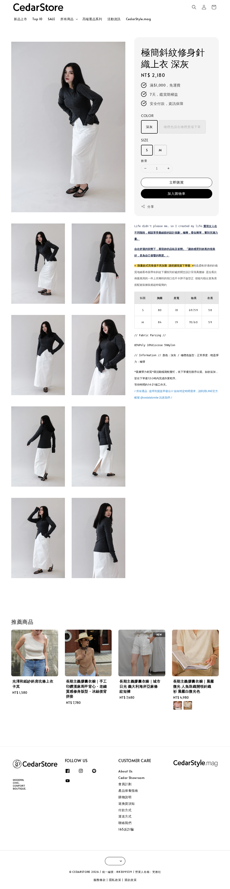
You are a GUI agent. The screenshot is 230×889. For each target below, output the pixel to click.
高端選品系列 (92, 19)
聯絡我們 (124, 823)
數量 (144, 161)
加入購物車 (177, 193)
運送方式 (124, 816)
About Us (125, 771)
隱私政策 (115, 880)
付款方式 (124, 810)
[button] (194, 7)
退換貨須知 (126, 803)
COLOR (147, 115)
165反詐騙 (126, 829)
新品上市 (20, 19)
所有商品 (66, 19)
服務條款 (99, 880)
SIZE (144, 139)
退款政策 (130, 880)
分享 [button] (150, 206)
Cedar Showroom (131, 778)
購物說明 (124, 797)
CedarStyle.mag (138, 19)
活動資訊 (113, 19)
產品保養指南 (128, 790)
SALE (51, 19)
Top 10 (37, 19)
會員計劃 (124, 784)
